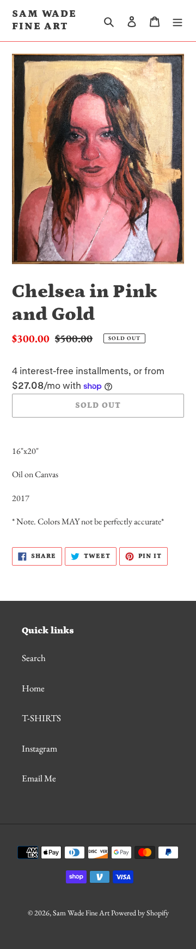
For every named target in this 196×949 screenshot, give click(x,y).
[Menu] (177, 20)
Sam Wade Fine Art (44, 20)
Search (34, 658)
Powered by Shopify (140, 913)
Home (33, 688)
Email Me (39, 778)
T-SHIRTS (41, 718)
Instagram (39, 748)
